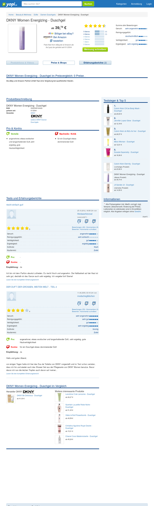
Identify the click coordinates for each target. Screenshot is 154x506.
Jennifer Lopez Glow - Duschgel (127, 120)
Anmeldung (136, 3)
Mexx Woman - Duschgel (124, 141)
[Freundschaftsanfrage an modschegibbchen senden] (79, 304)
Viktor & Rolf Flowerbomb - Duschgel (80, 415)
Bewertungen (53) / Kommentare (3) (85, 309)
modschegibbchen (86, 295)
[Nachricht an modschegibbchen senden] (86, 304)
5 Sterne (86, 31)
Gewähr (137, 211)
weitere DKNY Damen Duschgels (39, 120)
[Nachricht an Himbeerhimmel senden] (86, 221)
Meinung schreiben (95, 49)
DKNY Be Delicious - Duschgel (29, 395)
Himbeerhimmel (84, 213)
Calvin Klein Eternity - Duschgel (127, 163)
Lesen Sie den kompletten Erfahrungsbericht (22, 279)
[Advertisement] (52, 174)
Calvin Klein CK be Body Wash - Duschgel (127, 109)
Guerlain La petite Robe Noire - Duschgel (78, 405)
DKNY (33, 113)
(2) (95, 62)
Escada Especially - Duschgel (126, 152)
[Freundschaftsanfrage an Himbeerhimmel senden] (79, 221)
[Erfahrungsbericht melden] (94, 221)
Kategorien (121, 3)
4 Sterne (86, 34)
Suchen (88, 3)
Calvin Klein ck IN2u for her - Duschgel (130, 131)
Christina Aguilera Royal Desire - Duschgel (78, 426)
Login (149, 3)
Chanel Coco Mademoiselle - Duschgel (81, 436)
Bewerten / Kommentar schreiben (84, 229)
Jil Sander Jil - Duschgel (124, 185)
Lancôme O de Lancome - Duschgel (80, 394)
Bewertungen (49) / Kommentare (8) (85, 227)
